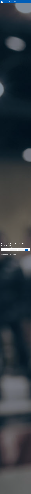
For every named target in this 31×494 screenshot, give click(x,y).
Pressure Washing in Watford (12, 254)
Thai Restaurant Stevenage (21, 252)
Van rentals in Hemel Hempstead (7, 252)
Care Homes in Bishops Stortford (4, 254)
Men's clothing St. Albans (14, 252)
